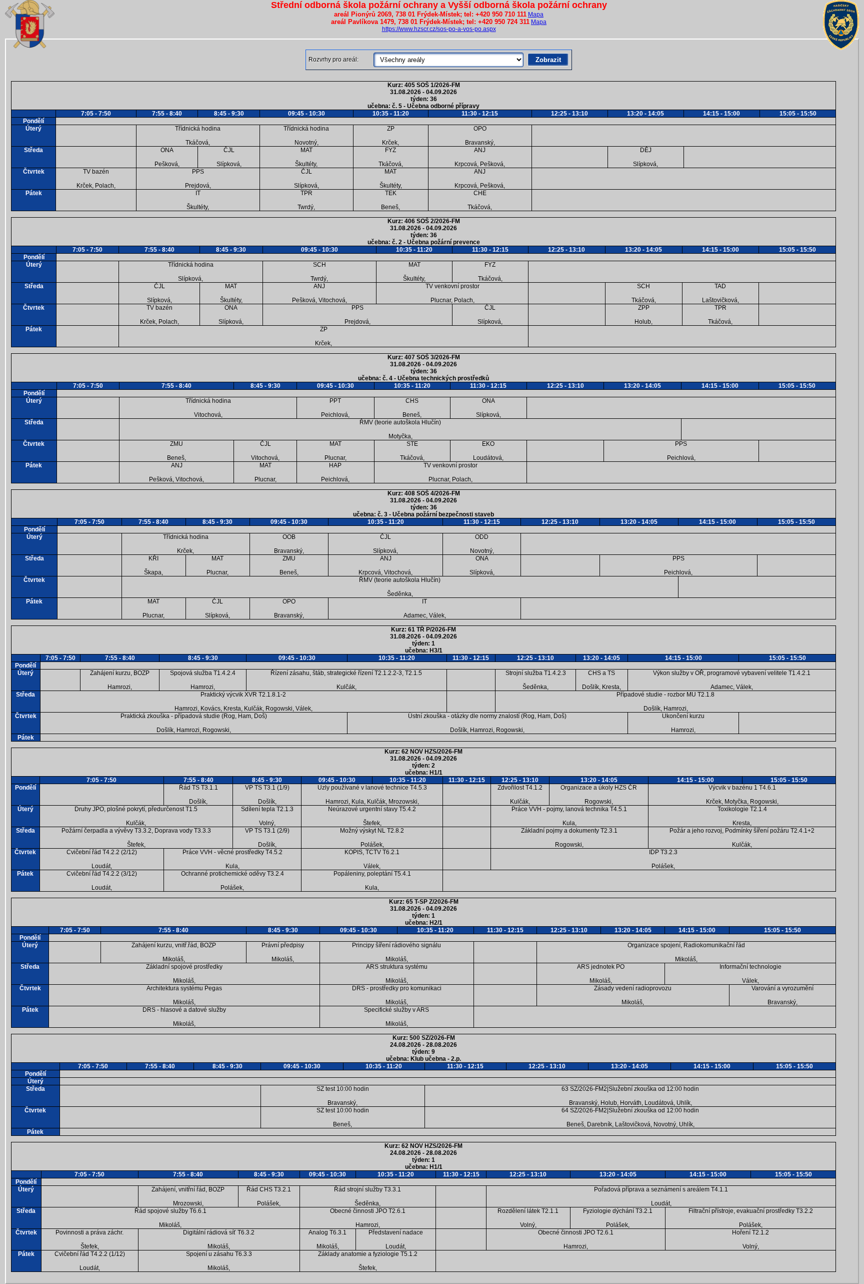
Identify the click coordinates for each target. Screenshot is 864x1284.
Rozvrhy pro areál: (333, 59)
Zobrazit (548, 60)
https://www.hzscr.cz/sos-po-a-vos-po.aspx (439, 29)
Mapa (536, 14)
